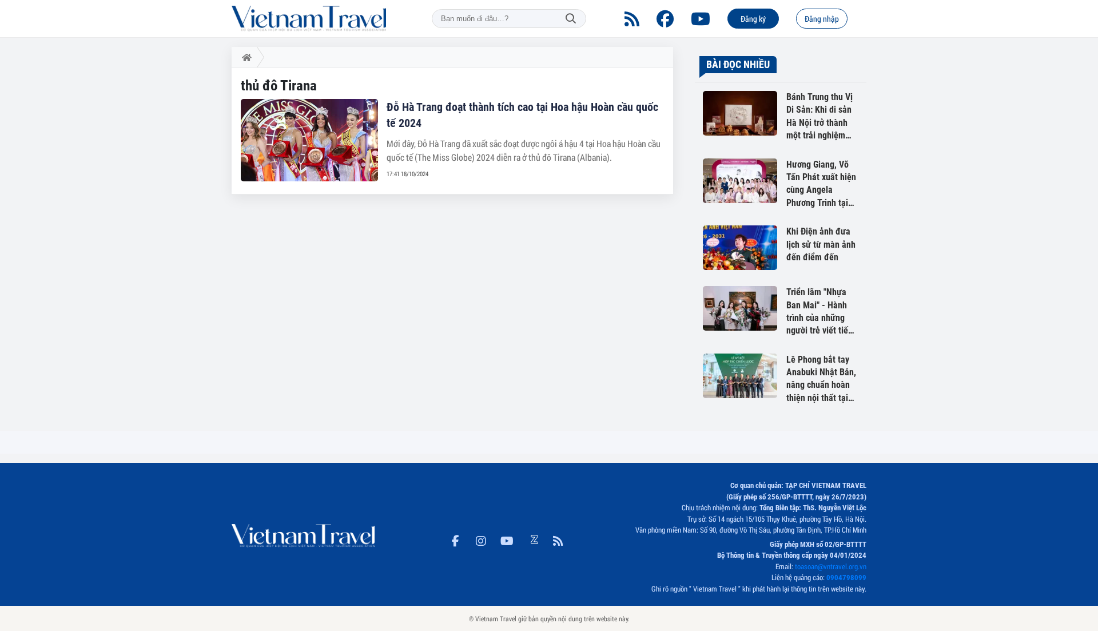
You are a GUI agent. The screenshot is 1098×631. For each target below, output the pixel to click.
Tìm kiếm (570, 18)
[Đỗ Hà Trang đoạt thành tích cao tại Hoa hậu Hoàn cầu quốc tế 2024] (309, 140)
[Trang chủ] (244, 57)
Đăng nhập (822, 18)
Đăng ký (753, 18)
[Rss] (558, 539)
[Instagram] (481, 539)
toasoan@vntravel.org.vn (830, 566)
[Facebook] (665, 18)
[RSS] (632, 18)
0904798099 (846, 577)
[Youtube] (700, 18)
